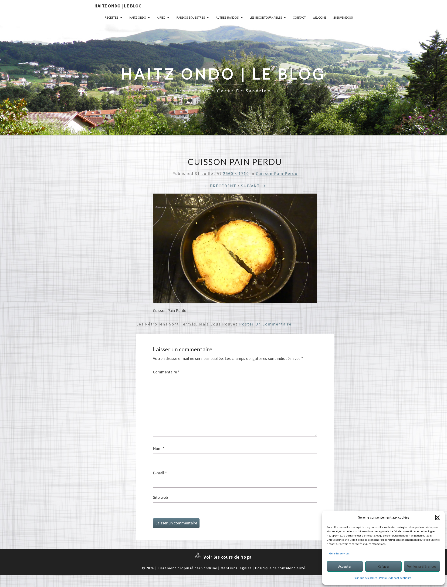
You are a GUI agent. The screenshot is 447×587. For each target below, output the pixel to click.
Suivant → (253, 185)
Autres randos (227, 17)
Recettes (112, 17)
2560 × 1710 (236, 173)
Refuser (383, 566)
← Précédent (220, 185)
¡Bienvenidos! (343, 17)
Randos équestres (190, 17)
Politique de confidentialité (395, 578)
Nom (158, 448)
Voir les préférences (422, 566)
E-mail (160, 473)
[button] (437, 517)
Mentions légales (236, 568)
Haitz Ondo (137, 17)
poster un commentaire (265, 324)
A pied (161, 17)
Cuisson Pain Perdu (277, 173)
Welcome (319, 17)
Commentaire (166, 372)
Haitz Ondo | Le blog (118, 6)
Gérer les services (339, 553)
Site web (160, 497)
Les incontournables (266, 17)
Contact (299, 17)
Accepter (345, 566)
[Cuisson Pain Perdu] (235, 250)
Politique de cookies (365, 578)
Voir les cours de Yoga (227, 557)
